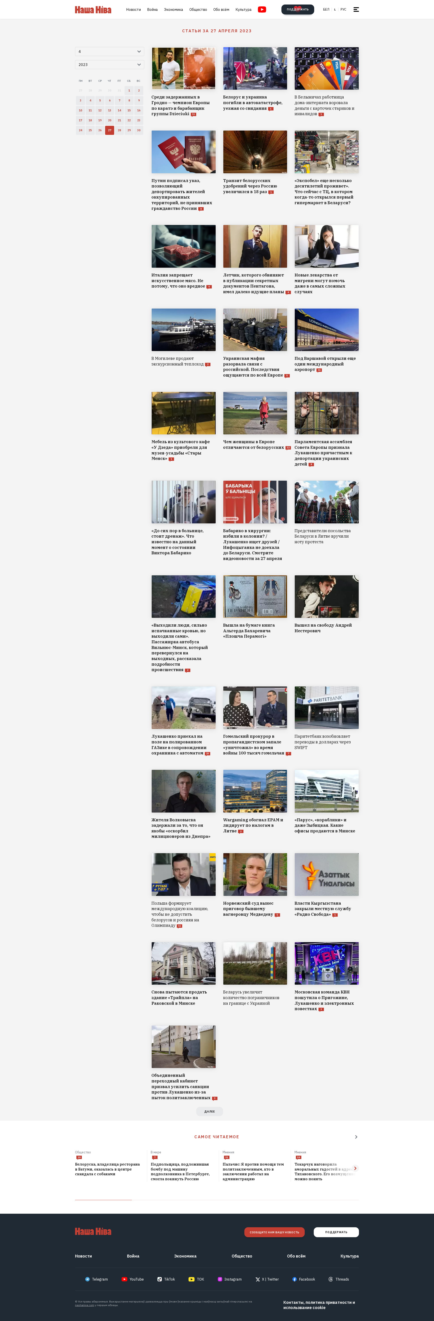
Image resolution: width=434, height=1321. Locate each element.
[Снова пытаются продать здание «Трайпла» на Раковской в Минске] (183, 977)
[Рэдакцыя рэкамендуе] (356, 1137)
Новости (133, 9)
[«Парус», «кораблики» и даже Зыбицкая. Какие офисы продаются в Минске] (327, 804)
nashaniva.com (84, 1305)
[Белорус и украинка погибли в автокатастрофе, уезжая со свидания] (255, 82)
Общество (198, 9)
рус (343, 9)
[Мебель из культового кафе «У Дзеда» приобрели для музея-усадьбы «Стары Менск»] (183, 429)
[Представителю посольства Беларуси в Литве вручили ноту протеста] (327, 520)
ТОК (200, 1279)
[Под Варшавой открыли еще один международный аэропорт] (327, 343)
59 (298, 1157)
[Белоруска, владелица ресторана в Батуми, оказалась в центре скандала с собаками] (109, 1169)
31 (226, 1157)
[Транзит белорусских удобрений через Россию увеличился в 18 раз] (255, 170)
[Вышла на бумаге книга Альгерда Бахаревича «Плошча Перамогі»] (255, 624)
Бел (326, 9)
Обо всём (221, 9)
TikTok (169, 1279)
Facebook (307, 1279)
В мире (156, 1152)
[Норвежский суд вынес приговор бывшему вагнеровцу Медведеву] (255, 890)
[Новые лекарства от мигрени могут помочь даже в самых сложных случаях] (327, 260)
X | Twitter (270, 1279)
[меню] (356, 9)
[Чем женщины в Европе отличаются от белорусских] (255, 429)
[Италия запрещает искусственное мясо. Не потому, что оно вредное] (183, 260)
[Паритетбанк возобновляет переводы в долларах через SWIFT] (327, 721)
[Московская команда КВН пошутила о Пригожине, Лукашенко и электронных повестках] (327, 977)
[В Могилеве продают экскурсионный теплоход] (183, 343)
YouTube (137, 1279)
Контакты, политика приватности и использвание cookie (319, 1305)
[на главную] (93, 9)
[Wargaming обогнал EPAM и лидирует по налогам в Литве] (255, 804)
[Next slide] (355, 1168)
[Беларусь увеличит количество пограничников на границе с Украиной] (255, 977)
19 (79, 1157)
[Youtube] (262, 9)
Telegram (100, 1279)
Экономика (173, 9)
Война (152, 9)
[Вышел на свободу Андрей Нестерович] (327, 624)
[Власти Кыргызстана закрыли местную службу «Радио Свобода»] (327, 890)
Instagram (233, 1279)
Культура (244, 9)
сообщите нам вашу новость (274, 1232)
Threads (342, 1279)
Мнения (228, 1152)
